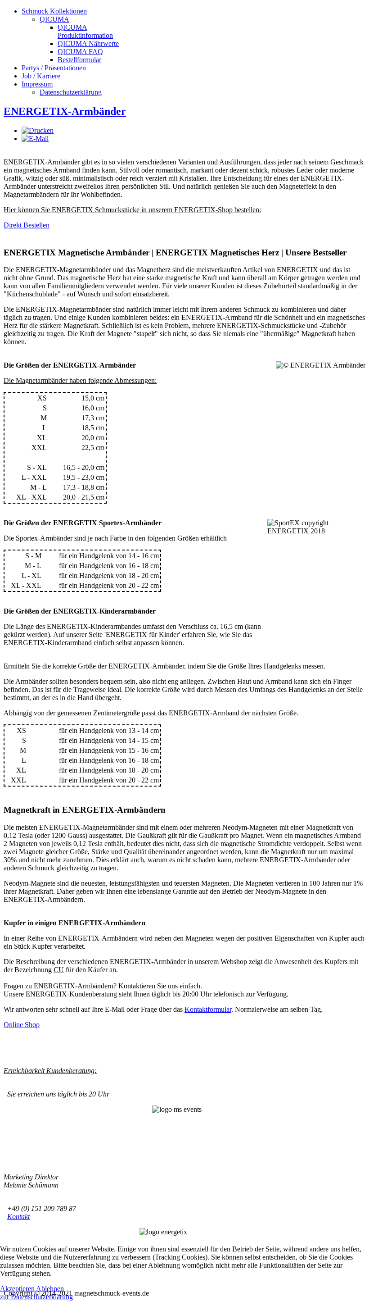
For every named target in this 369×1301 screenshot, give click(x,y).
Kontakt (18, 1216)
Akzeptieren (17, 1288)
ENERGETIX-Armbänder (65, 111)
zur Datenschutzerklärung (36, 1297)
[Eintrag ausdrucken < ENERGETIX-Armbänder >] (38, 130)
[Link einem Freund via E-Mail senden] (35, 138)
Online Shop (22, 1024)
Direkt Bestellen (27, 225)
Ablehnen (50, 1288)
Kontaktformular (207, 1009)
